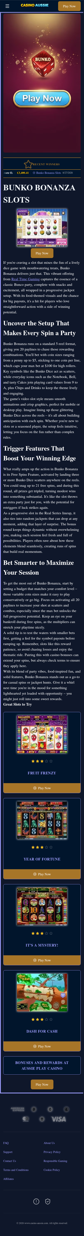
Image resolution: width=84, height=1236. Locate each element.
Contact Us (9, 1161)
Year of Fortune (42, 859)
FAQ (6, 1143)
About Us (49, 1143)
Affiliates (8, 1179)
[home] (35, 9)
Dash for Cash (42, 1031)
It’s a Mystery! (42, 945)
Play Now (69, 6)
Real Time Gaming (25, 278)
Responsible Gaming (55, 1161)
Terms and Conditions (16, 1170)
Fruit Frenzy (42, 773)
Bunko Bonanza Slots (41, 173)
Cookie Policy (52, 1170)
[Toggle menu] (7, 6)
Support (7, 1152)
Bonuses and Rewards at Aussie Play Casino (42, 1065)
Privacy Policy (52, 1152)
